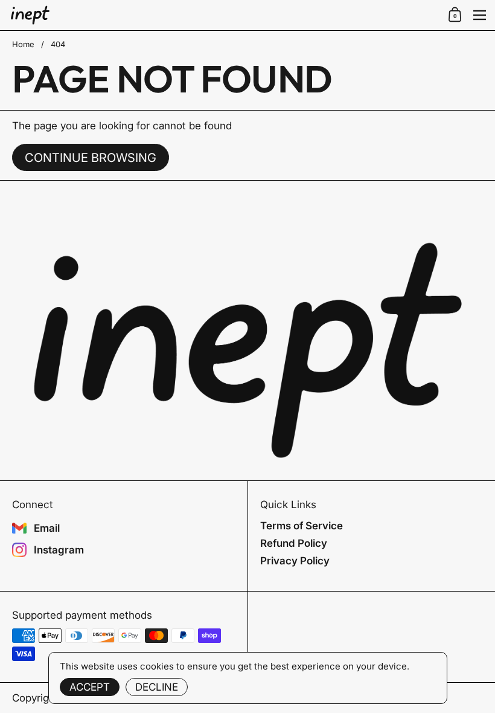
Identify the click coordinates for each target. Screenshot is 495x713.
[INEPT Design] (225, 15)
